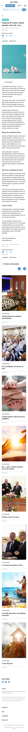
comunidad (5, 41)
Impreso (14, 728)
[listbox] (20, 5)
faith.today (5, 19)
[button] (5, 314)
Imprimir (3, 30)
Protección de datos (8, 727)
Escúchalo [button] (9, 82)
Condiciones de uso (19, 727)
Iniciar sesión (10, 5)
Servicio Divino (13, 41)
